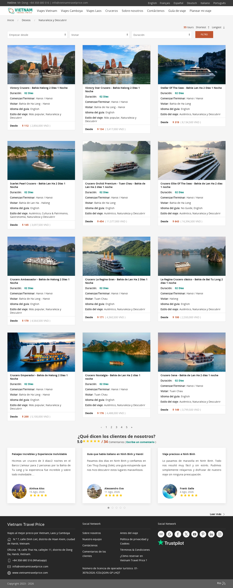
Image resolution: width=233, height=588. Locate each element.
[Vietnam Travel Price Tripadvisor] (161, 534)
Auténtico (185, 114)
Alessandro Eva (114, 488)
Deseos (26, 20)
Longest (217, 27)
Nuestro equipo (92, 539)
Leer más (216, 514)
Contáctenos (156, 11)
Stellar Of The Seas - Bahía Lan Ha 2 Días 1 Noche (191, 88)
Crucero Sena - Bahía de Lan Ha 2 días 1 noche (189, 375)
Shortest (201, 27)
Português (219, 3)
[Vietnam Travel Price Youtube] (194, 534)
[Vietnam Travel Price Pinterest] (203, 534)
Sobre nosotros (132, 11)
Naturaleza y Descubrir (53, 20)
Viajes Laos (94, 11)
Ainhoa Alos (36, 488)
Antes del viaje (129, 533)
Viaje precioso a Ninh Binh (178, 454)
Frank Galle (187, 488)
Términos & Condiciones (135, 549)
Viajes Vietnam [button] (47, 11)
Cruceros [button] (111, 11)
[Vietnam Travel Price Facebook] (178, 534)
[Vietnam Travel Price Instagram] (219, 534)
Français (165, 3)
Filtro (204, 34)
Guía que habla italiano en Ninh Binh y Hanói (115, 454)
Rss (219, 583)
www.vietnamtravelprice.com (30, 572)
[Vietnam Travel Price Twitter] (186, 534)
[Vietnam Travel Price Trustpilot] (171, 542)
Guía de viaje (177, 11)
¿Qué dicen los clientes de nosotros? (116, 436)
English (152, 3)
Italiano (205, 3)
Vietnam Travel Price (25, 524)
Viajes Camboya (72, 11)
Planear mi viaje (200, 11)
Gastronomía (18, 216)
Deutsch (191, 3)
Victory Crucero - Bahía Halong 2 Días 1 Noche (39, 88)
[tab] (108, 508)
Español (178, 3)
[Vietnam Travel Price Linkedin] (211, 534)
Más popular (36, 114)
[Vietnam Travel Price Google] (169, 534)
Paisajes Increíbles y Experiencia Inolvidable (39, 454)
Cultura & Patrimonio (54, 213)
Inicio (10, 20)
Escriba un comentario (140, 442)
